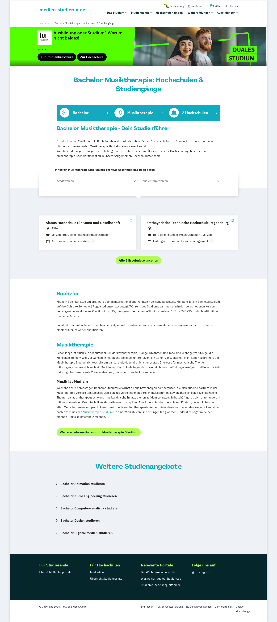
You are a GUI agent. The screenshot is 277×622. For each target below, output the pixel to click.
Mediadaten (97, 572)
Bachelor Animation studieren (82, 484)
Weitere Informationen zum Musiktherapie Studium (99, 432)
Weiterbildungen (199, 12)
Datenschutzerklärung (170, 606)
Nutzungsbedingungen (199, 606)
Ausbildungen (226, 12)
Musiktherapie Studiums (98, 412)
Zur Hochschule (91, 57)
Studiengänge (140, 12)
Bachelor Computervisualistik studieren (89, 508)
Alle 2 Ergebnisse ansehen (138, 260)
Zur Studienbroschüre (57, 57)
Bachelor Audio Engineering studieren (88, 496)
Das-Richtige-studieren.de (158, 572)
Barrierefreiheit (224, 606)
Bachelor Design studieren (80, 520)
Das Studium (115, 12)
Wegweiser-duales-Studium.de (161, 578)
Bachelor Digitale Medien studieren (86, 533)
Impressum (147, 606)
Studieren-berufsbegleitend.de (161, 585)
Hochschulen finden (169, 12)
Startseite (44, 23)
